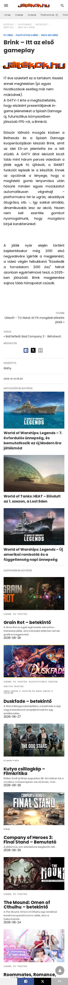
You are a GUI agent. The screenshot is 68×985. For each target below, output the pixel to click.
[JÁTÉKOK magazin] (34, 5)
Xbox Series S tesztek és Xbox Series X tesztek (28, 692)
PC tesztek (20, 614)
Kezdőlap (9, 24)
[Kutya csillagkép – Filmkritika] (34, 740)
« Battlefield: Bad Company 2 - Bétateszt (32, 336)
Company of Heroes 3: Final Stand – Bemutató (30, 839)
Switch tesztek (14, 686)
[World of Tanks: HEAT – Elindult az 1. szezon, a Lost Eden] (34, 473)
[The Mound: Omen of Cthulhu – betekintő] (34, 873)
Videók (32, 14)
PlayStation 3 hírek (27, 35)
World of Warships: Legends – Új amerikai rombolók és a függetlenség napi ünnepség (33, 554)
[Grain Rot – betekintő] (34, 593)
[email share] (40, 350)
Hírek (8, 14)
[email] (59, 981)
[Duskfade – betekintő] (34, 661)
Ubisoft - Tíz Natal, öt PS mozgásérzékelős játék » (34, 320)
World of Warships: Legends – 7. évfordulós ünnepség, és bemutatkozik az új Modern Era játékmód (33, 440)
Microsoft (42, 24)
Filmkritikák (11, 760)
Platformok (47, 14)
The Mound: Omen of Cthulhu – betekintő (27, 904)
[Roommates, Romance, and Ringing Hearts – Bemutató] (34, 945)
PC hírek (8, 35)
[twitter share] (33, 350)
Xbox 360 (9, 27)
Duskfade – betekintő (28, 701)
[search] (62, 5)
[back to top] (59, 970)
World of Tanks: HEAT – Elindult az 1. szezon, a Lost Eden (32, 499)
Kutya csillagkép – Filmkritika (24, 771)
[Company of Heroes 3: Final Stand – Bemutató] (34, 808)
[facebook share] (26, 350)
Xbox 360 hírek (26, 27)
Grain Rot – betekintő (27, 622)
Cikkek (19, 14)
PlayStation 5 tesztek (43, 681)
